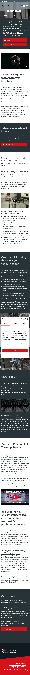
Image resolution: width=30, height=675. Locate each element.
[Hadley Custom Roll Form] (7, 6)
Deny (15, 355)
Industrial (6, 231)
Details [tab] (15, 323)
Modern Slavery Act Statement (18, 666)
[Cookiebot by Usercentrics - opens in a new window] (21, 319)
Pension (24, 665)
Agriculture (6, 237)
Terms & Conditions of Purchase (18, 668)
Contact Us (7, 629)
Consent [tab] (5, 323)
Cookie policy (23, 669)
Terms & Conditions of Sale (11, 669)
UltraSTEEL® (11, 427)
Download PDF (8, 145)
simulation (4, 114)
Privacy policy (22, 670)
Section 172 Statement (15, 665)
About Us (6, 634)
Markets (7, 40)
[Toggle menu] (27, 6)
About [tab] (24, 323)
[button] (23, 6)
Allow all (15, 350)
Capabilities (8, 45)
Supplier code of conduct (20, 663)
